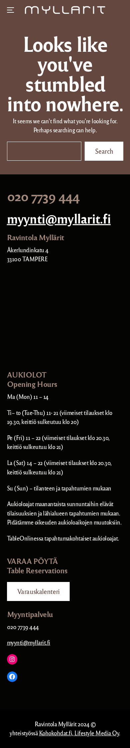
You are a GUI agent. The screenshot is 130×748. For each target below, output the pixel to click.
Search (104, 151)
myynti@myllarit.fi (59, 218)
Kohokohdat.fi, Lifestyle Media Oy (79, 733)
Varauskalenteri (38, 591)
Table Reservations (37, 570)
